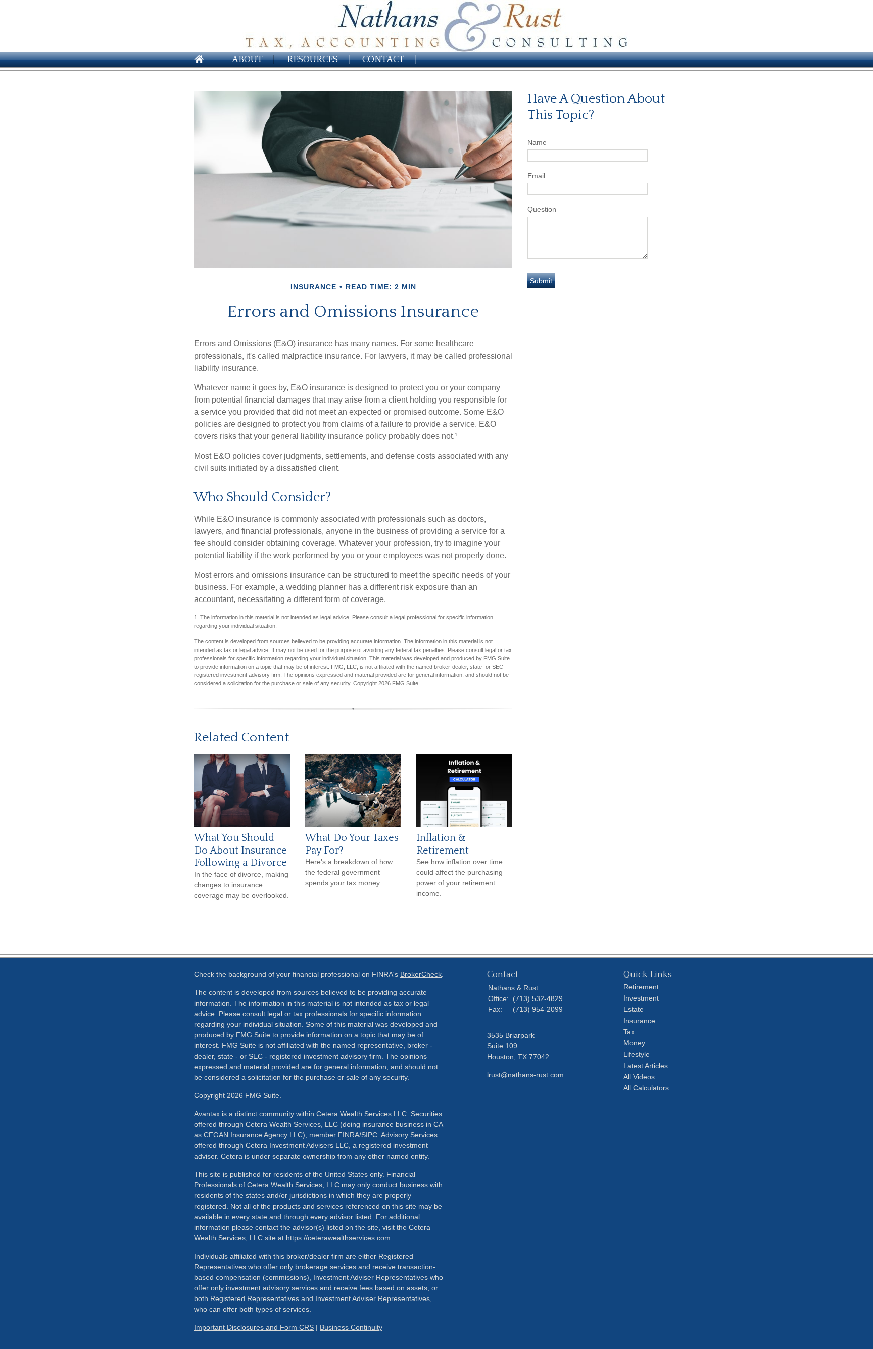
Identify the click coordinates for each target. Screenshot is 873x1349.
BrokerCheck (421, 974)
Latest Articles (645, 1066)
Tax (629, 1032)
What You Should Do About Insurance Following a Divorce (240, 850)
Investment (641, 998)
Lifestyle (636, 1054)
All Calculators (646, 1088)
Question (541, 209)
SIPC (369, 1135)
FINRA (348, 1135)
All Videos (639, 1077)
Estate (633, 1009)
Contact (383, 60)
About (247, 60)
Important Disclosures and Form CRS (254, 1327)
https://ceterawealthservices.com (338, 1238)
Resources (312, 60)
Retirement (641, 987)
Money (634, 1043)
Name (537, 142)
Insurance (639, 1021)
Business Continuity (351, 1327)
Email (536, 176)
